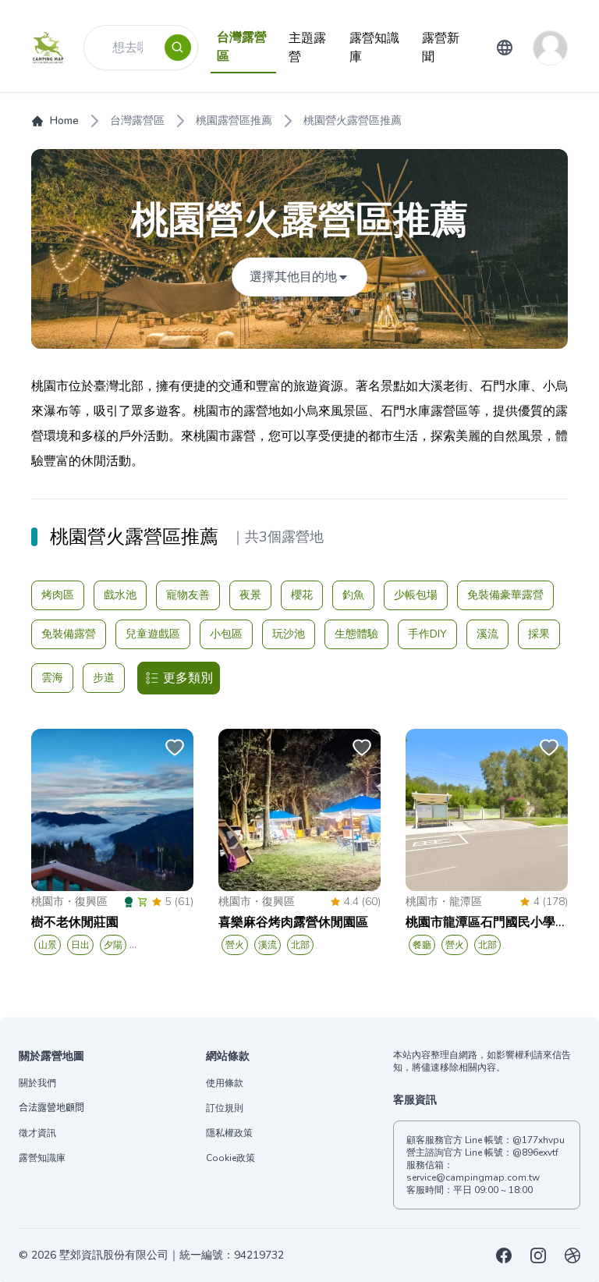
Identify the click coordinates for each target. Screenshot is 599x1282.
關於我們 (37, 1083)
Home (64, 120)
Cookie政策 (230, 1158)
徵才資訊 (37, 1133)
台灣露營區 (137, 120)
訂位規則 (224, 1108)
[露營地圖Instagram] (538, 1255)
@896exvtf (535, 1152)
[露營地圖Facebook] (504, 1255)
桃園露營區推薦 (234, 120)
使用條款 (224, 1083)
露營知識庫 (42, 1158)
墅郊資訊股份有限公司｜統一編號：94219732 (171, 1255)
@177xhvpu (538, 1140)
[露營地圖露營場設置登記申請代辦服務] (572, 1255)
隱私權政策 (229, 1133)
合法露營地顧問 (51, 1108)
